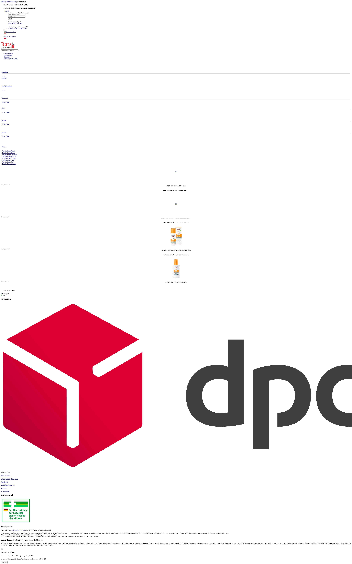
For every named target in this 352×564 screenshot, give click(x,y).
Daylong (4, 120)
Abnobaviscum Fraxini (8, 160)
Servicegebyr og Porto (18, 530)
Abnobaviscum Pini (7, 162)
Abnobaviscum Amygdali (9, 154)
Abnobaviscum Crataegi (9, 158)
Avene (3, 108)
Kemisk (4, 78)
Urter (3, 76)
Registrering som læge (10, 58)
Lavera (4, 132)
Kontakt (6, 57)
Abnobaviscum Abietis (8, 151)
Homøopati (5, 98)
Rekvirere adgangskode (15, 23)
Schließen (4, 562)
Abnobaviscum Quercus (9, 164)
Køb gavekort (8, 55)
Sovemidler (5, 72)
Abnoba (4, 146)
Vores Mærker (8, 53)
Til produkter (5, 112)
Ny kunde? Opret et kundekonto (17, 28)
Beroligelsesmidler (7, 86)
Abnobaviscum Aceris (8, 153)
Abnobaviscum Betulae (8, 156)
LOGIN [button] (6, 11)
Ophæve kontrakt (5, 491)
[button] (5, 30)
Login (10, 18)
